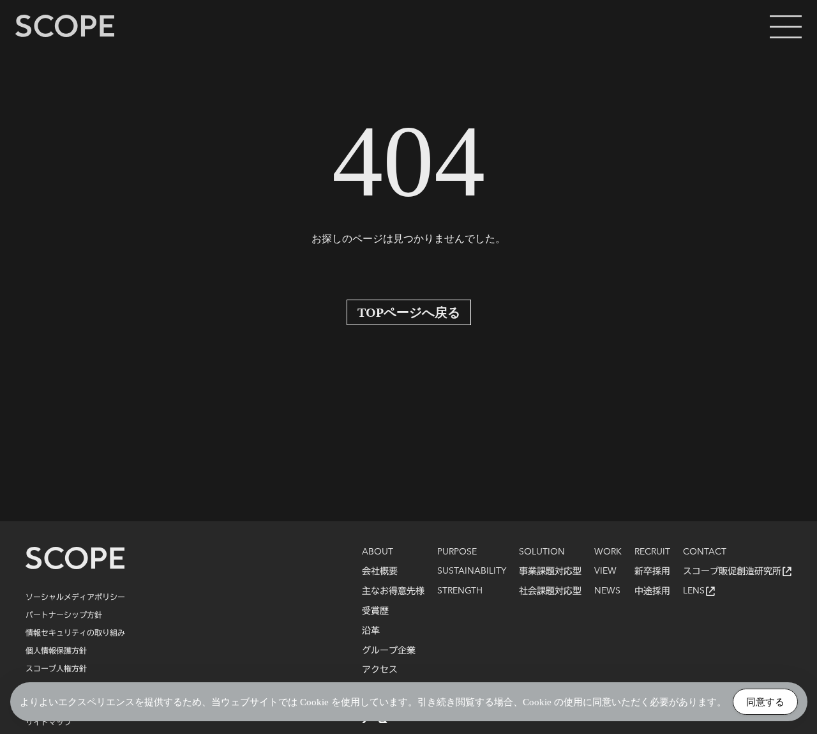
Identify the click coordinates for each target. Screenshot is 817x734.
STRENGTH (460, 590)
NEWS (607, 590)
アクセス (380, 669)
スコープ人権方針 (56, 668)
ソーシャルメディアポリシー (75, 596)
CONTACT (704, 551)
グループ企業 (389, 650)
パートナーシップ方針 (64, 614)
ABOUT (377, 551)
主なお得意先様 (393, 590)
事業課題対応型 (550, 571)
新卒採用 (652, 571)
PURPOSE (457, 551)
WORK (608, 551)
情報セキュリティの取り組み (75, 632)
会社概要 (380, 571)
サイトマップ (48, 722)
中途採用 (652, 590)
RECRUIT (652, 551)
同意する (765, 701)
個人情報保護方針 (56, 650)
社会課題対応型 (550, 590)
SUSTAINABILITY (471, 571)
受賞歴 (375, 610)
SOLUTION (542, 551)
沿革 (371, 630)
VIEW (605, 571)
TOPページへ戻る (408, 312)
